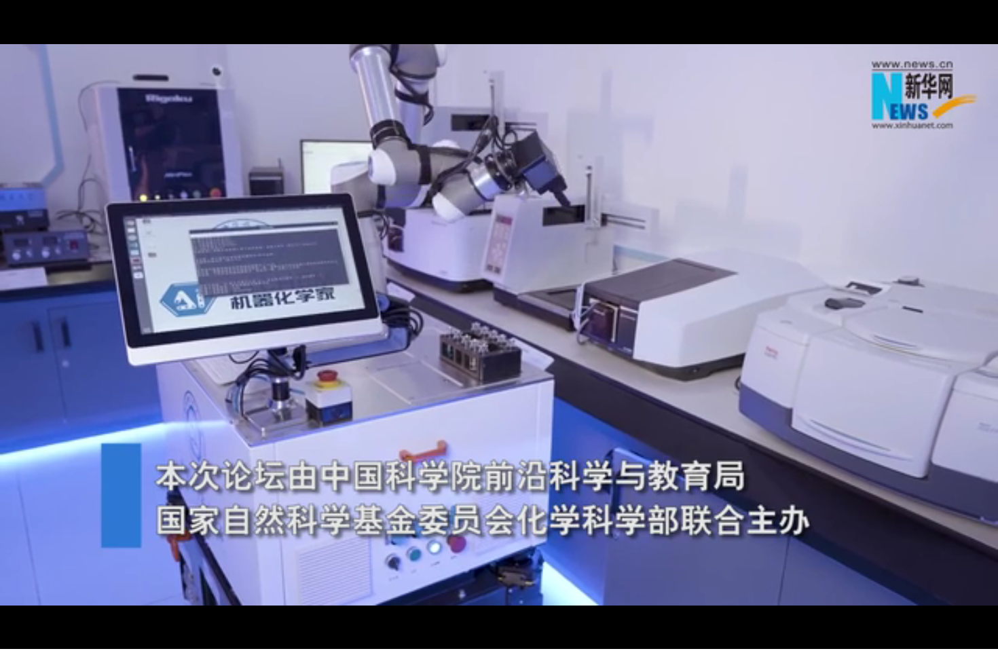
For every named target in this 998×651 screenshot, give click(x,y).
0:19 (34, 636)
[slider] (950, 636)
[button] (11, 638)
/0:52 (53, 636)
